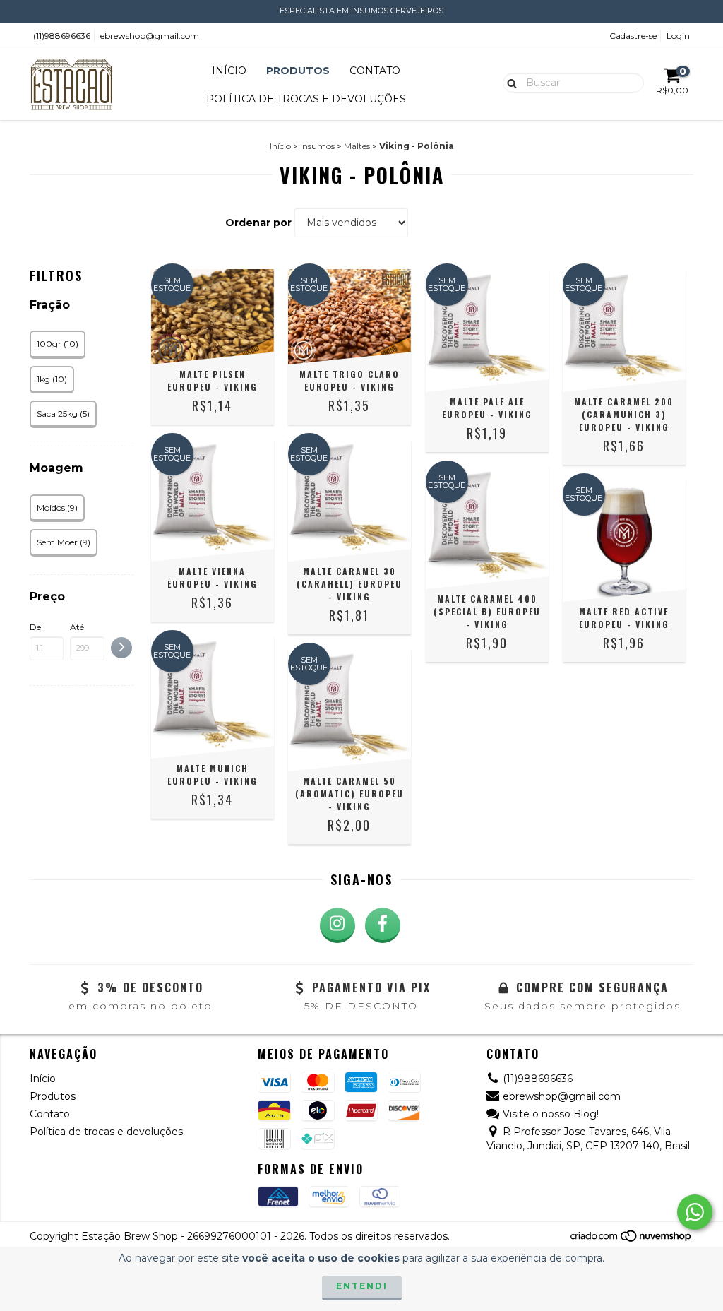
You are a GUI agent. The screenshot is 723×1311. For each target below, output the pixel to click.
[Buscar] (509, 82)
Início (229, 70)
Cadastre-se (633, 35)
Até (77, 627)
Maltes (357, 146)
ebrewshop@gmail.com (149, 35)
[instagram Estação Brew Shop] (337, 925)
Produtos (298, 70)
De (35, 627)
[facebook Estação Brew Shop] (382, 925)
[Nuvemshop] (631, 1240)
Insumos (317, 146)
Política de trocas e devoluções (306, 99)
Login (678, 35)
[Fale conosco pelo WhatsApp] (694, 1212)
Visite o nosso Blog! (551, 1114)
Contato (374, 70)
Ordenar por (258, 222)
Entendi (362, 1286)
